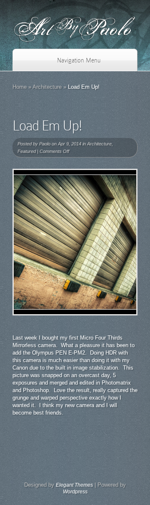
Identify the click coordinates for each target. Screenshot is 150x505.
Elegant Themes (74, 485)
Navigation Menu (78, 60)
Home (19, 87)
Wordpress (75, 492)
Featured (27, 151)
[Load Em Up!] (75, 242)
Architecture (47, 87)
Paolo (44, 143)
